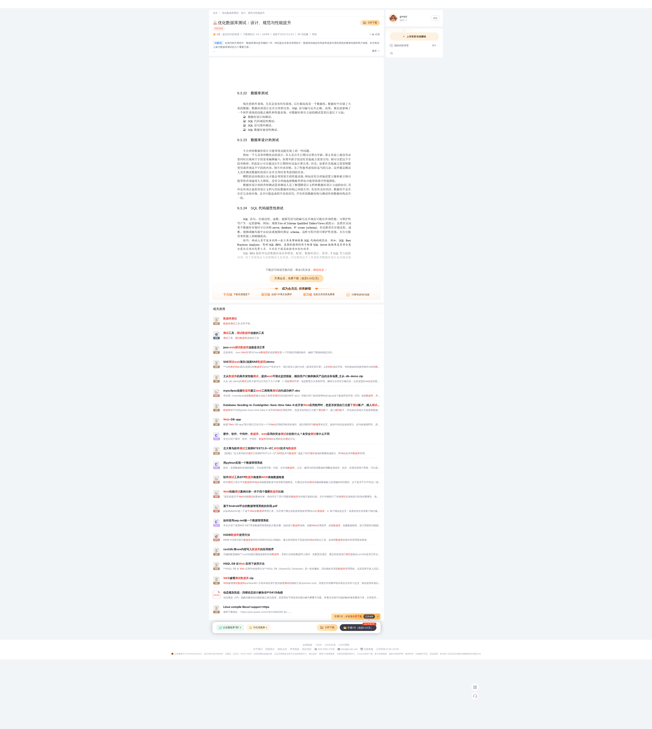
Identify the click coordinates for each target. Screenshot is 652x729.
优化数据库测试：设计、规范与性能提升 (254, 22)
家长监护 (313, 653)
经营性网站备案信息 (263, 653)
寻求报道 (294, 649)
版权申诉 (409, 653)
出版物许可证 (421, 653)
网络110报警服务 (327, 653)
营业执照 (434, 653)
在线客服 (368, 649)
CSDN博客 (343, 645)
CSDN (319, 645)
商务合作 (282, 649)
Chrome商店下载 (365, 653)
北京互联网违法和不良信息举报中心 (290, 653)
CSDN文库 (330, 645)
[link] (215, 12)
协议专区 (307, 649)
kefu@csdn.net (349, 649)
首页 (215, 13)
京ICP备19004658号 (213, 653)
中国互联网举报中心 (346, 653)
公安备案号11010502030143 (188, 653)
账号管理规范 (381, 653)
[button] (376, 51)
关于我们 (258, 649)
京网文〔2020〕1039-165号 (238, 653)
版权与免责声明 (396, 653)
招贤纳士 (270, 649)
